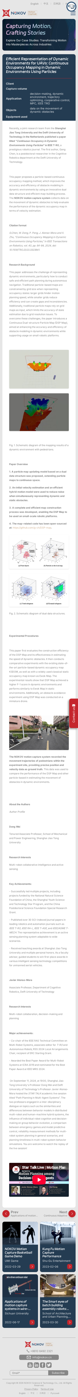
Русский (55, 1393)
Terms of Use (47, 1389)
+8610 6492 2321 (41, 1351)
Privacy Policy (31, 1389)
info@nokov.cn (42, 1357)
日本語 (57, 3)
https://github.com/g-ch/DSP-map (32, 527)
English (35, 3)
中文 (46, 3)
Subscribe (58, 1372)
